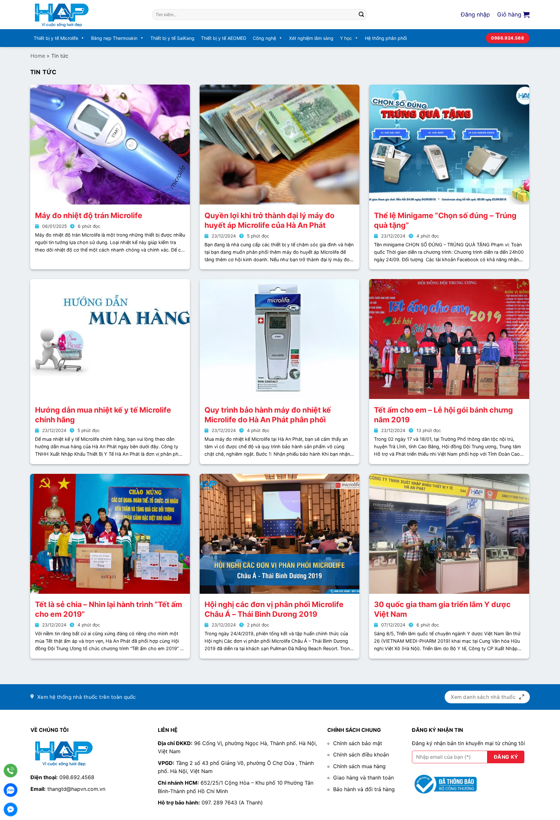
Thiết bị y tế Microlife (56, 38)
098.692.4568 (76, 777)
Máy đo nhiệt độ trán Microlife (88, 215)
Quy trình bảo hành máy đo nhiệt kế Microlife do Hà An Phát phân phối (267, 414)
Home (37, 56)
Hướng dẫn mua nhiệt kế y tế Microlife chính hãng (103, 414)
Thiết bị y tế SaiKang (172, 38)
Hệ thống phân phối (386, 38)
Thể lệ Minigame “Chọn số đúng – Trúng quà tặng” (445, 220)
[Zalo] (10, 790)
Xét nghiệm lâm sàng (311, 38)
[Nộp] (361, 14)
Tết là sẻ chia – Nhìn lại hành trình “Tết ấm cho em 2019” (108, 609)
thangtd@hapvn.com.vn (76, 789)
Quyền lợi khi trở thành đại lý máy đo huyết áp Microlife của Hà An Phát (269, 220)
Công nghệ (264, 38)
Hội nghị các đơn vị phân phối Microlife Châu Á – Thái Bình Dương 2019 (274, 609)
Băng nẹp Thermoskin (114, 38)
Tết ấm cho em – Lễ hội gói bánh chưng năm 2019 (443, 414)
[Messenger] (10, 809)
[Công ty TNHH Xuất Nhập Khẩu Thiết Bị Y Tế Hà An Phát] (86, 14)
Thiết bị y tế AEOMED (223, 38)
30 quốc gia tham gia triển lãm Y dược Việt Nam (442, 609)
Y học (346, 38)
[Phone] (10, 770)
